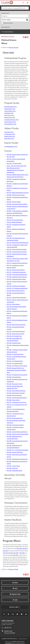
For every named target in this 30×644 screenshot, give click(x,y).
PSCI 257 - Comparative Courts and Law (17, 374)
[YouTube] (22, 614)
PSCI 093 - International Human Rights (17, 204)
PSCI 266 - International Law (14, 395)
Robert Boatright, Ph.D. (10, 106)
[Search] (27, 19)
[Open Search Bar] (23, 2)
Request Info (15, 594)
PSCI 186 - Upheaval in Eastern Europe (17, 277)
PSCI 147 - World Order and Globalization (17, 242)
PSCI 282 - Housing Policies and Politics (17, 432)
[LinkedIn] (26, 614)
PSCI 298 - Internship (12, 468)
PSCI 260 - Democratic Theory (14, 384)
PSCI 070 (5, 550)
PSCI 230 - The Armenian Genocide (16, 331)
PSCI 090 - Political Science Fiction (16, 195)
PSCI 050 (19, 548)
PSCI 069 (24, 548)
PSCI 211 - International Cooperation (16, 297)
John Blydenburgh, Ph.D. (10, 146)
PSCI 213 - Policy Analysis (13, 304)
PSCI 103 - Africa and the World (15, 220)
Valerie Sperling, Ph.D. (10, 122)
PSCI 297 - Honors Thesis (13, 466)
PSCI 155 (5, 553)
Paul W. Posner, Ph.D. (9, 117)
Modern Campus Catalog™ (18, 643)
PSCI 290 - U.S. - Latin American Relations (17, 450)
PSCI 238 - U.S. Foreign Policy (14, 336)
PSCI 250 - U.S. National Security (15, 354)
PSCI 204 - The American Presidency (16, 286)
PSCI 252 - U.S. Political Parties (15, 361)
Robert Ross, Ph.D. (9, 138)
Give (16, 600)
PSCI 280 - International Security (15, 425)
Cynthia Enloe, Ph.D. (9, 134)
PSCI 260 (22, 553)
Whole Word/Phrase (8, 23)
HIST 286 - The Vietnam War (14, 163)
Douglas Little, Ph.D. (9, 136)
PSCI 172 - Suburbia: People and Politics (17, 263)
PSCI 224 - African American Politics (16, 324)
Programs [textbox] (4, 16)
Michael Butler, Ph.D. (9, 109)
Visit (16, 588)
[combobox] (15, 8)
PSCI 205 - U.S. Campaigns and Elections (17, 288)
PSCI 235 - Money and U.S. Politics (15, 334)
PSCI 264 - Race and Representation (16, 390)
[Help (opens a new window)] (28, 37)
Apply (16, 582)
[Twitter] (8, 614)
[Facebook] (4, 614)
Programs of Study (13, 47)
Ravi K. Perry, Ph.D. (9, 115)
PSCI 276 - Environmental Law (14, 418)
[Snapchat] (17, 614)
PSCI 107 (15, 555)
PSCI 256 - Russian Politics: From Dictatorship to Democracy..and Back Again (16, 370)
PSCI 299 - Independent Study (14, 470)
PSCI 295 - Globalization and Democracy (17, 459)
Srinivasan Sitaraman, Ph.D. (11, 119)
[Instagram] (13, 614)
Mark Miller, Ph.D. (8, 113)
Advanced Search (5, 27)
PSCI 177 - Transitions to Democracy (16, 272)
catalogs (9, 641)
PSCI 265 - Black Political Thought (16, 393)
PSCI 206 (15, 553)
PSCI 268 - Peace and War (13, 400)
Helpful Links (14, 607)
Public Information (23, 638)
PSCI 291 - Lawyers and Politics (15, 452)
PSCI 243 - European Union (14, 343)
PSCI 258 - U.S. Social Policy (14, 377)
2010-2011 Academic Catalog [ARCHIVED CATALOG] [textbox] (15, 8)
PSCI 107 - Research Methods (14, 222)
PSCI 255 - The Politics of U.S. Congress (17, 365)
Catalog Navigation (8, 31)
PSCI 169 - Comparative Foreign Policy (17, 251)
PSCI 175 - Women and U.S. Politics (16, 270)
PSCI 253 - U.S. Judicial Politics (15, 363)
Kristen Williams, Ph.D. (10, 124)
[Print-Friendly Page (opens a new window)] (26, 37)
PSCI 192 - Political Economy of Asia (16, 279)
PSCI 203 (10, 553)
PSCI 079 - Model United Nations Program (18, 192)
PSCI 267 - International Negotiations (17, 397)
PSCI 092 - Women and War (14, 202)
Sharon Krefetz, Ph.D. (10, 111)
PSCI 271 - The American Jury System (16, 402)
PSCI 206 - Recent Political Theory (16, 290)
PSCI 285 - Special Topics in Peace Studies (17, 434)
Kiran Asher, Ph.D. (9, 132)
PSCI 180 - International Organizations (17, 274)
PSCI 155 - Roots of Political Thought (16, 249)
